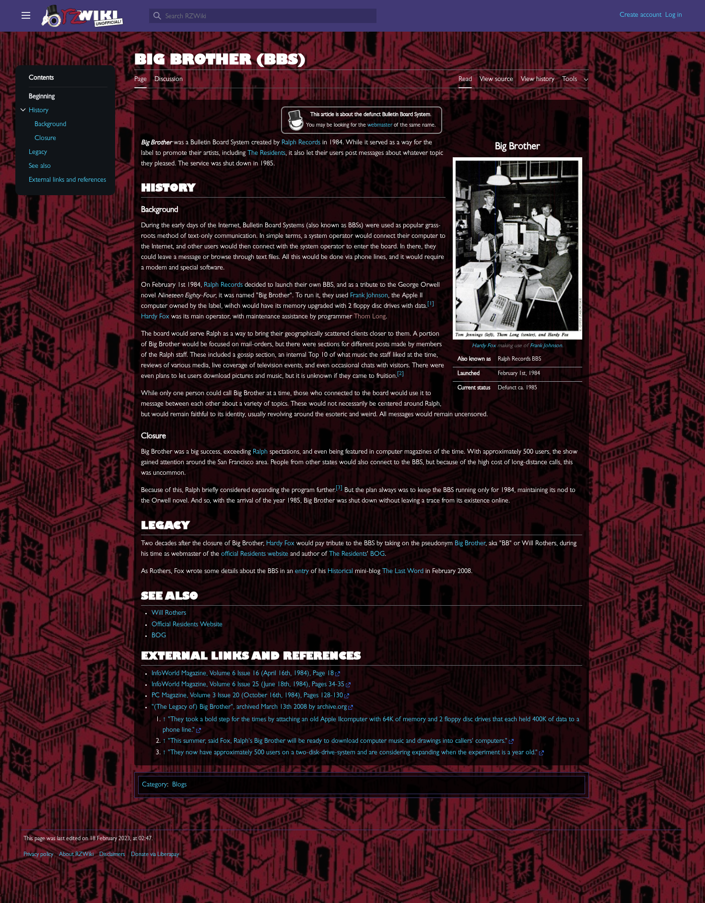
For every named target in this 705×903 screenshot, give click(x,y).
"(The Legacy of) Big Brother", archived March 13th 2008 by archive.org (249, 707)
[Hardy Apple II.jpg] (517, 248)
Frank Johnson (546, 346)
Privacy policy (38, 855)
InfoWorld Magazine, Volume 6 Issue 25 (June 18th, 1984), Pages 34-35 (248, 684)
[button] (26, 15)
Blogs (179, 785)
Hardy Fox (484, 346)
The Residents (266, 153)
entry (302, 571)
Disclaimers (112, 855)
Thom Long (370, 317)
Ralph (260, 452)
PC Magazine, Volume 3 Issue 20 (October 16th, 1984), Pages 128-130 (247, 695)
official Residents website (254, 554)
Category (154, 785)
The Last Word (402, 571)
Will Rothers (169, 613)
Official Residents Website (187, 625)
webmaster (379, 126)
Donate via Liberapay (155, 855)
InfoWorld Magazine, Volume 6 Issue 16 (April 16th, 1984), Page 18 (243, 673)
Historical (340, 571)
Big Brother (470, 543)
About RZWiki (76, 855)
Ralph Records (301, 143)
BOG (377, 554)
